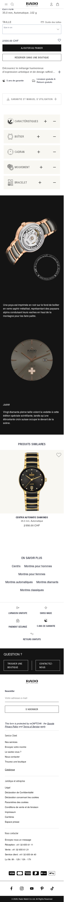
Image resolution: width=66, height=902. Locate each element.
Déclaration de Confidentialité (19, 792)
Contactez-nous (46, 665)
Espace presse (12, 821)
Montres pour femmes (31, 574)
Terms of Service (31, 726)
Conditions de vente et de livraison (21, 807)
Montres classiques (32, 590)
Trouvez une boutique (15, 761)
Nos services (11, 741)
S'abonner (32, 709)
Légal (7, 787)
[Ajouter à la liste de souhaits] (59, 40)
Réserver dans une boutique (32, 57)
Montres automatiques (19, 582)
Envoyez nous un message (18, 839)
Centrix (16, 566)
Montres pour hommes (38, 566)
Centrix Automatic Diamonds (32, 517)
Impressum (10, 811)
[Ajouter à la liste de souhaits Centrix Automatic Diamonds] (59, 455)
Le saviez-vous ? (13, 751)
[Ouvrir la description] (59, 72)
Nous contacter (12, 756)
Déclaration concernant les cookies (22, 797)
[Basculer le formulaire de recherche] (12, 4)
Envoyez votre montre (15, 746)
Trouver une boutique (15, 665)
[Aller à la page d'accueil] (31, 4)
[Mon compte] (51, 4)
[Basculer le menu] (6, 4)
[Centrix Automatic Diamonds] (32, 481)
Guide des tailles (53, 22)
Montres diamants (47, 582)
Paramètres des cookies (16, 802)
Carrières (9, 816)
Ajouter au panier (32, 48)
